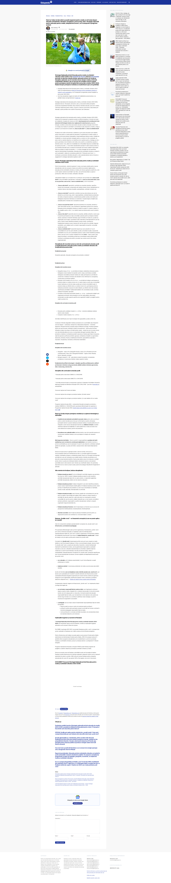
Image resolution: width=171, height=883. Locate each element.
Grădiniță (52, 15)
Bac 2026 (93, 2)
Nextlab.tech (112, 2)
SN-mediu (57, 709)
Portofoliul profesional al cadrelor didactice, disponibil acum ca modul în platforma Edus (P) (120, 183)
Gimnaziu (48, 15)
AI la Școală (105, 2)
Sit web (88, 835)
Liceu (65, 15)
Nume (56, 835)
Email (72, 835)
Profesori (99, 2)
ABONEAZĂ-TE (78, 803)
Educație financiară (122, 2)
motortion (61, 713)
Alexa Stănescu (54, 27)
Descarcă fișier (64, 709)
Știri (75, 2)
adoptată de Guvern (79, 76)
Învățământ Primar (59, 15)
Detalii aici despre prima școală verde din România (83, 579)
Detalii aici (77, 98)
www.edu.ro (96, 384)
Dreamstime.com (67, 713)
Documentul (95, 76)
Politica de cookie (91, 875)
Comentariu (58, 818)
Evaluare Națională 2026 (84, 2)
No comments (72, 29)
